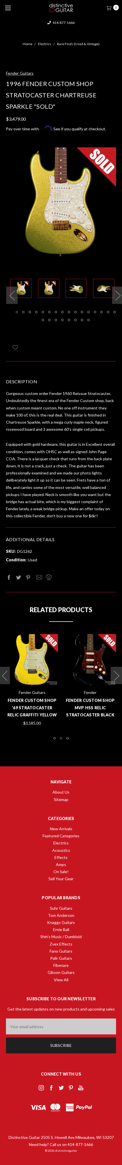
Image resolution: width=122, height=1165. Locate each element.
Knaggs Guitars (61, 922)
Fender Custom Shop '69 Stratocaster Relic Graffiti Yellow (32, 707)
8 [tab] (62, 312)
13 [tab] (95, 312)
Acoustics (61, 850)
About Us (61, 792)
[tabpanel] (24, 289)
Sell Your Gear (61, 878)
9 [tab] (69, 312)
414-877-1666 (63, 22)
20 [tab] (62, 320)
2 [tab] (23, 312)
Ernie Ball (61, 929)
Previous (12, 295)
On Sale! (61, 871)
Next (116, 675)
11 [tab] (82, 312)
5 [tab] (43, 312)
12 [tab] (88, 312)
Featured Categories (61, 835)
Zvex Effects (61, 944)
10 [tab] (75, 312)
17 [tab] (43, 320)
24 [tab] (88, 320)
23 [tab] (82, 320)
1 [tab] (17, 312)
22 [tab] (75, 320)
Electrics (61, 842)
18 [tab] (49, 320)
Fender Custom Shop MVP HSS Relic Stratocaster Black (90, 707)
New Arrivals (61, 828)
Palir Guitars (61, 958)
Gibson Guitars (61, 972)
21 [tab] (69, 320)
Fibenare (61, 965)
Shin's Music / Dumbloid (61, 936)
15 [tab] (108, 312)
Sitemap (61, 799)
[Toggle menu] (8, 8)
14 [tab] (101, 312)
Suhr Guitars (61, 908)
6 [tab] (49, 312)
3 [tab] (30, 312)
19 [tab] (56, 320)
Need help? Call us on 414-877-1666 (61, 1144)
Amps (61, 864)
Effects (61, 857)
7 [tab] (56, 312)
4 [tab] (36, 312)
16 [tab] (114, 312)
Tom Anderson (61, 915)
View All (61, 979)
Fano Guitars (61, 951)
